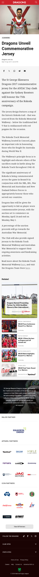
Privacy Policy (24, 560)
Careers (7, 564)
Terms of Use (15, 560)
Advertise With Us (29, 564)
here (23, 264)
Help (12, 564)
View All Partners (19, 527)
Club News (6, 38)
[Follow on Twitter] (31, 536)
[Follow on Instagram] (35, 536)
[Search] (36, 2)
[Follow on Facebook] (28, 536)
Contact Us (18, 564)
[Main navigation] (3, 2)
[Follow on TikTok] (24, 536)
